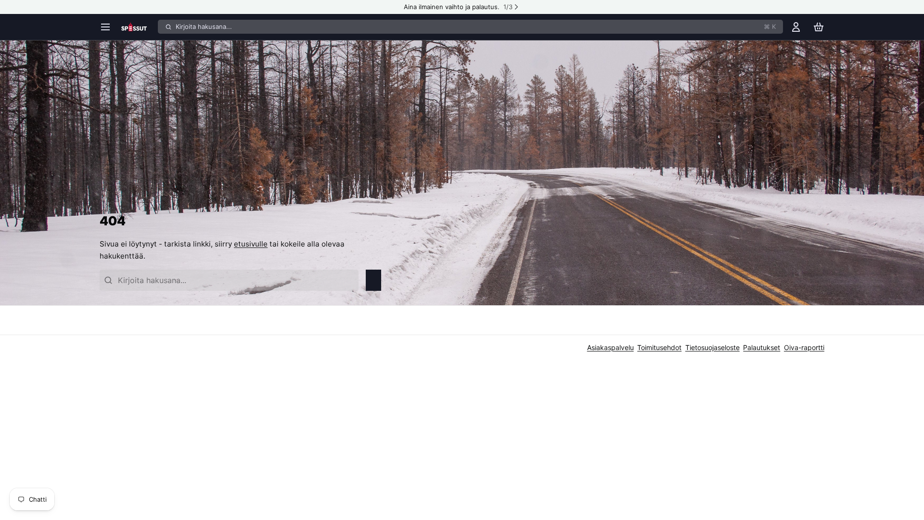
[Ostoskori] (818, 26)
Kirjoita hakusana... (476, 26)
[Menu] (108, 26)
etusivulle (251, 243)
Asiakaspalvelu (610, 347)
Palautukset (761, 347)
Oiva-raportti (804, 347)
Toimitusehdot (659, 347)
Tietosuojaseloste (712, 347)
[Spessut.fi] (137, 27)
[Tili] (796, 26)
